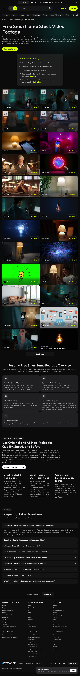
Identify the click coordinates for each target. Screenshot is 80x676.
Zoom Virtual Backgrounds (9, 626)
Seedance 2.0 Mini (32, 646)
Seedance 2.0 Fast (32, 644)
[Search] (15, 8)
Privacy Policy (29, 663)
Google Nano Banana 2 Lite (35, 642)
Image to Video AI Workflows (9, 637)
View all (75, 15)
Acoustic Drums (32, 626)
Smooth (30, 617)
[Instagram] (51, 663)
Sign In (73, 8)
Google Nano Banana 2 (34, 637)
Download (34, 107)
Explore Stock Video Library (14, 467)
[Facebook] (60, 663)
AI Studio (33, 76)
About (54, 635)
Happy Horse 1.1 (32, 656)
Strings (29, 624)
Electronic (30, 619)
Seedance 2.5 (31, 635)
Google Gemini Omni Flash (35, 649)
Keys (29, 610)
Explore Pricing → (39, 82)
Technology (5, 624)
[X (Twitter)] (55, 663)
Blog (54, 642)
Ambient (30, 622)
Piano (29, 612)
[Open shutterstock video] (59, 339)
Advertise (55, 646)
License (21, 663)
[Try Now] (62, 2)
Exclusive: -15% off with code (54, 348)
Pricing (63, 8)
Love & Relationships (7, 610)
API (57, 8)
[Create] (11, 8)
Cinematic (30, 615)
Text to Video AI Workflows (9, 635)
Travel (4, 619)
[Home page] (9, 663)
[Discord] (64, 663)
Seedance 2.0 (31, 639)
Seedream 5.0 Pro (32, 651)
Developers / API (57, 639)
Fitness (4, 612)
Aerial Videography (7, 615)
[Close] (77, 2)
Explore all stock (10, 49)
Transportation (6, 622)
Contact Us (48, 594)
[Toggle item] (75, 525)
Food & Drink (5, 617)
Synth (29, 605)
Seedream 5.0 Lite (32, 653)
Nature (4, 605)
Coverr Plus (56, 637)
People (4, 608)
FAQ (54, 644)
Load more (40, 354)
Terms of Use (38, 663)
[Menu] (4, 8)
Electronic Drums (32, 608)
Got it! (73, 670)
